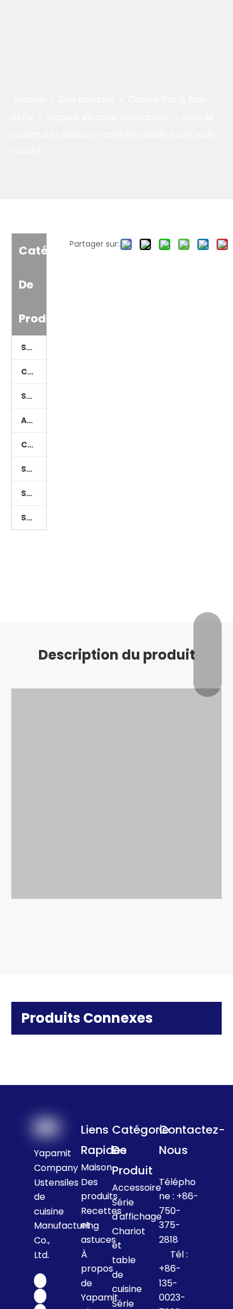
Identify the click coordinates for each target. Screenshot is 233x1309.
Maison (96, 1167)
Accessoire (33, 420)
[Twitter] (40, 1296)
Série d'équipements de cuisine (33, 396)
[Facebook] (40, 1280)
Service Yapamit (33, 347)
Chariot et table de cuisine (33, 444)
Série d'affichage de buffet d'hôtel (33, 493)
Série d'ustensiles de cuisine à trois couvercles (33, 517)
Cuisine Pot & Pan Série (33, 371)
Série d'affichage (33, 469)
